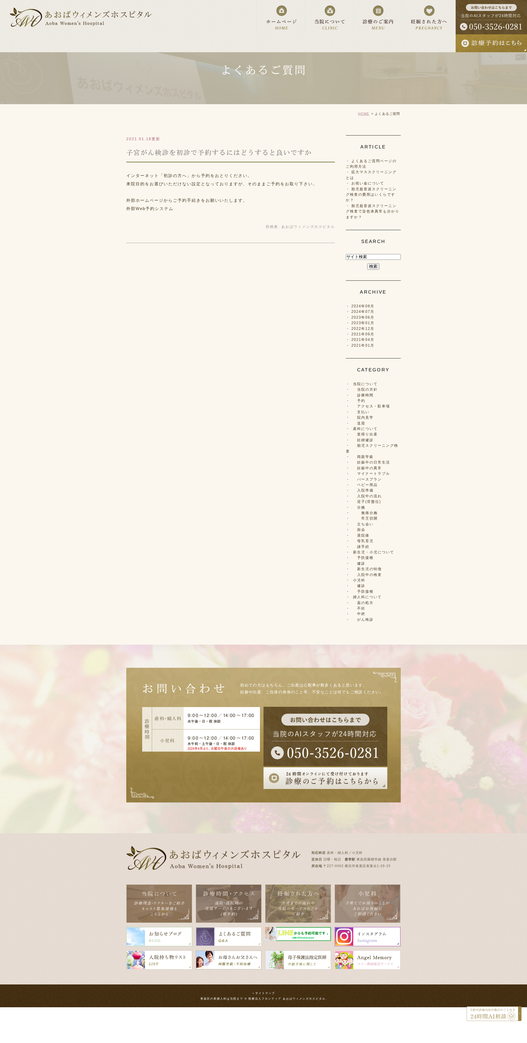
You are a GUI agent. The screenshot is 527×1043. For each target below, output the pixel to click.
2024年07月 (362, 312)
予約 (359, 401)
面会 (359, 530)
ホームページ (281, 24)
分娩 (359, 507)
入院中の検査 (367, 575)
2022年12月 (362, 329)
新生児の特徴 (367, 569)
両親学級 (363, 457)
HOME (363, 114)
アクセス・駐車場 (371, 406)
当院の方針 (365, 389)
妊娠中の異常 (367, 468)
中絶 (359, 614)
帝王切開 (365, 518)
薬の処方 (363, 603)
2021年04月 (362, 340)
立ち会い (363, 524)
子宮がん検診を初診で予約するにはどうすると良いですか (219, 152)
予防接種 (363, 558)
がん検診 (363, 619)
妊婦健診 (363, 440)
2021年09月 (362, 334)
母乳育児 (363, 541)
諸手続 (361, 547)
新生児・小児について (373, 552)
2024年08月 (362, 306)
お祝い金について (367, 183)
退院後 (361, 535)
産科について (365, 429)
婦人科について (367, 597)
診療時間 (363, 395)
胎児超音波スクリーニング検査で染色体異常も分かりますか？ (372, 211)
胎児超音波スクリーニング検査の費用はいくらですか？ (371, 194)
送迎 (359, 423)
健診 (359, 563)
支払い (361, 412)
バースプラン (367, 479)
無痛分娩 (365, 513)
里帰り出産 (365, 434)
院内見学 (363, 417)
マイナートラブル (371, 473)
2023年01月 (362, 323)
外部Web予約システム (149, 208)
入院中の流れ (367, 496)
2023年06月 (362, 317)
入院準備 (363, 490)
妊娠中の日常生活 (371, 462)
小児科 (359, 580)
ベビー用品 (365, 485)
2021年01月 (362, 345)
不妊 (359, 608)
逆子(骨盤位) (367, 502)
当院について (365, 384)
